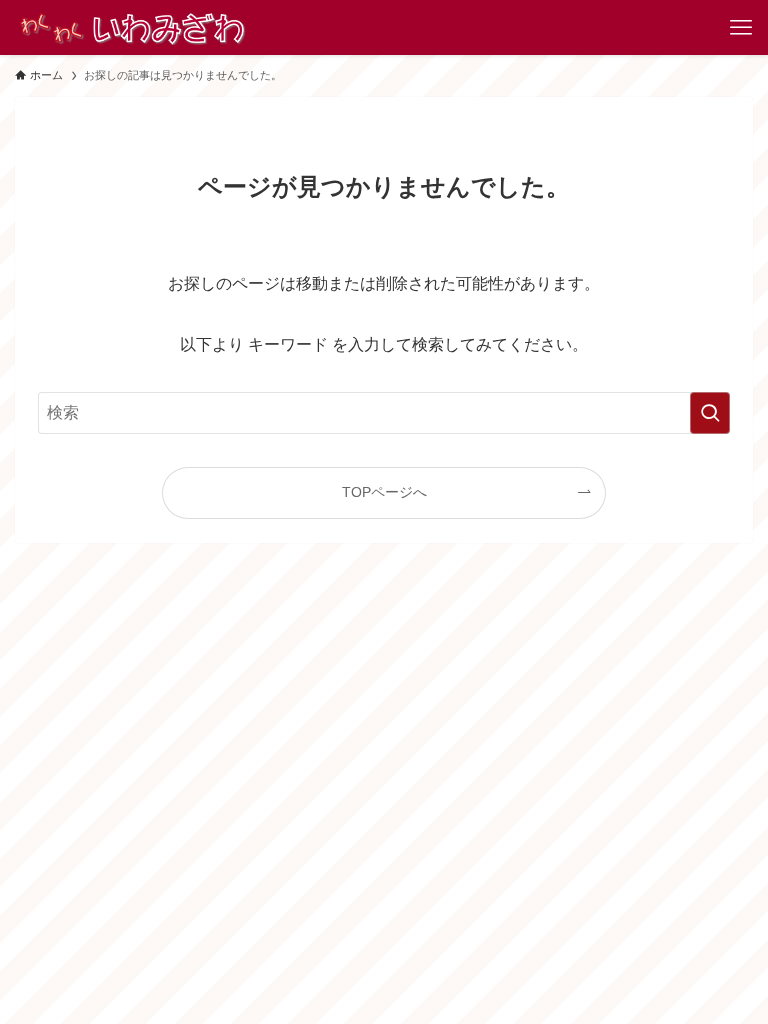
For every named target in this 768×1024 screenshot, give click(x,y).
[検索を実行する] (710, 413)
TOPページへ (384, 492)
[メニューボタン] (740, 27)
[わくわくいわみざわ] (131, 27)
